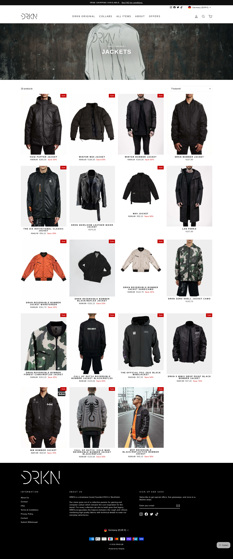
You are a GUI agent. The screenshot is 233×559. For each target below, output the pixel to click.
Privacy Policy (27, 514)
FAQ (23, 506)
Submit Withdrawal (29, 522)
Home (110, 46)
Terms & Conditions (29, 510)
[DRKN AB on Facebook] (146, 514)
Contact (24, 502)
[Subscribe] (178, 505)
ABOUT (140, 16)
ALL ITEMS (123, 16)
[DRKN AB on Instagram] (141, 514)
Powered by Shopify (116, 549)
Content (24, 518)
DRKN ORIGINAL (83, 16)
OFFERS (154, 16)
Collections (119, 46)
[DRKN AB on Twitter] (151, 514)
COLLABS (105, 16)
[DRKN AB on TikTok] (156, 514)
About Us (25, 498)
